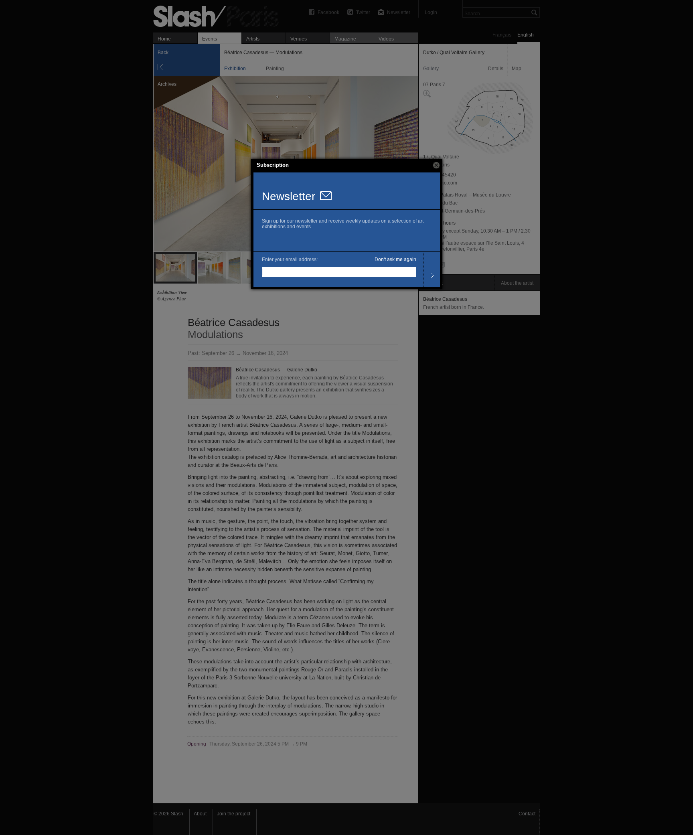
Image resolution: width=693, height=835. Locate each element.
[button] (436, 165)
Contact (527, 814)
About (200, 814)
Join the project (233, 814)
